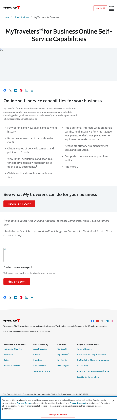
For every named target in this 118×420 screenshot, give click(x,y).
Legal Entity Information (88, 377)
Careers (36, 354)
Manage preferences (58, 415)
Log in (99, 8)
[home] (11, 7)
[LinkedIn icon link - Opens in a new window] (107, 321)
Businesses (8, 354)
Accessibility (82, 366)
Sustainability (39, 366)
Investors (37, 360)
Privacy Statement (78, 403)
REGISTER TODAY (19, 203)
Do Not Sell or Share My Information (93, 360)
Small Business (22, 17)
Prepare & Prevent (11, 366)
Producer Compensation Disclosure (93, 371)
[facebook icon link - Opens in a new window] (92, 321)
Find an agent (17, 281)
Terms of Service (84, 349)
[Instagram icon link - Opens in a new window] (112, 321)
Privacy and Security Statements (91, 354)
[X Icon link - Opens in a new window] (102, 321)
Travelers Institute (41, 371)
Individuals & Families (12, 349)
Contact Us (62, 349)
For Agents (62, 360)
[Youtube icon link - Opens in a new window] (97, 321)
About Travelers (40, 349)
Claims (6, 360)
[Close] (113, 400)
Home (6, 17)
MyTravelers (63, 354)
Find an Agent (63, 366)
